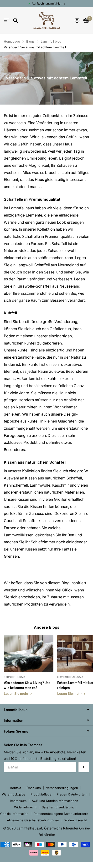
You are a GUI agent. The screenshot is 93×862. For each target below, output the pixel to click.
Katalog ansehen (6, 20)
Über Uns (33, 788)
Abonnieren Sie (83, 767)
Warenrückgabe (13, 794)
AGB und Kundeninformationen (55, 801)
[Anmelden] (77, 20)
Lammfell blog (51, 41)
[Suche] (15, 20)
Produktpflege (41, 794)
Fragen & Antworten (72, 794)
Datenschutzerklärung (58, 807)
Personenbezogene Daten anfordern (61, 814)
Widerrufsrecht (25, 807)
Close (46, 709)
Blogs (30, 41)
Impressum (18, 801)
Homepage (12, 41)
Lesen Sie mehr (16, 693)
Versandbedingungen (62, 788)
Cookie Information (14, 814)
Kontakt (15, 788)
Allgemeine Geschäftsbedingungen (33, 820)
